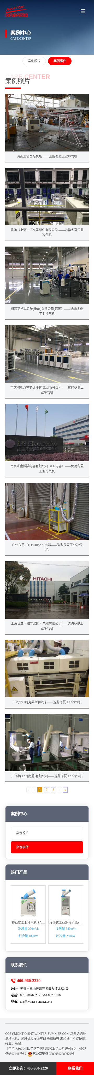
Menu (83, 11)
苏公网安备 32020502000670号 (53, 1054)
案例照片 (22, 833)
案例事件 (22, 847)
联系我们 (75, 1068)
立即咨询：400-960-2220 (28, 1068)
